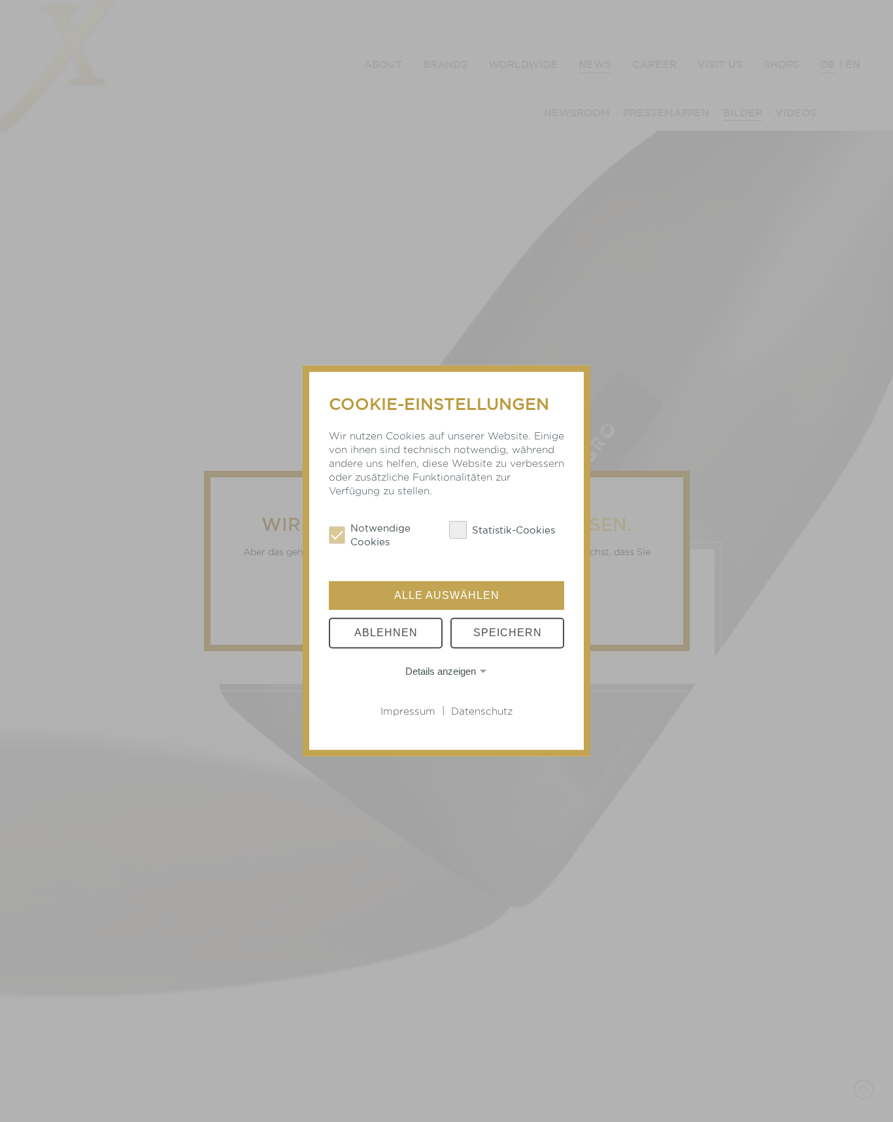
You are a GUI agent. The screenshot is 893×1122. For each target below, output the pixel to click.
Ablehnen (386, 632)
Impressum (407, 711)
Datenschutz (482, 711)
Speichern (507, 632)
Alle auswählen (446, 595)
